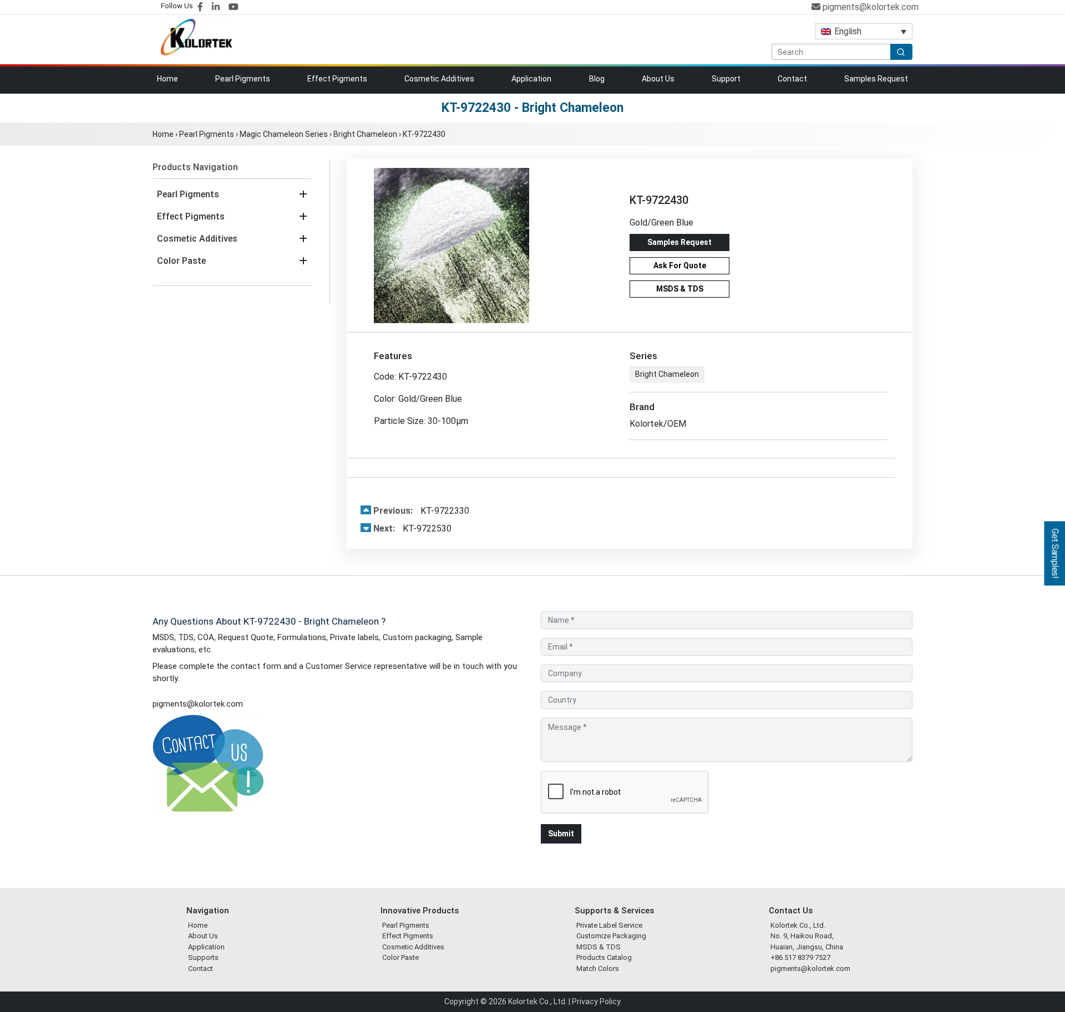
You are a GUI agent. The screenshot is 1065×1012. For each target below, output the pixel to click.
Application (531, 78)
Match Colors (597, 968)
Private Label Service (609, 925)
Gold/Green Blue (661, 222)
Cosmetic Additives (439, 78)
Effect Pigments (337, 78)
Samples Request (876, 78)
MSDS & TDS (679, 288)
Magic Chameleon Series (284, 134)
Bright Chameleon (365, 134)
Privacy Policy (596, 1001)
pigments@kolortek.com (869, 7)
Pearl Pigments (242, 78)
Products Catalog (604, 957)
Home (167, 78)
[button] (303, 194)
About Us (658, 78)
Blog (597, 78)
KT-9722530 (412, 528)
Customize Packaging (611, 936)
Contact (792, 78)
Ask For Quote (679, 265)
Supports (203, 957)
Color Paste (181, 260)
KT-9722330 (421, 510)
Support (726, 78)
